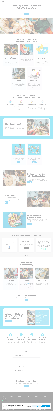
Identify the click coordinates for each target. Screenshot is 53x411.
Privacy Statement (13, 407)
